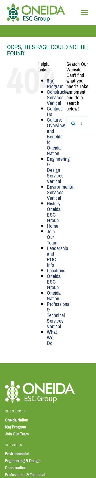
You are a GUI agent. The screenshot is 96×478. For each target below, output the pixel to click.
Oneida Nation (54, 295)
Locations (56, 270)
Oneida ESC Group (54, 281)
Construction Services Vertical (59, 97)
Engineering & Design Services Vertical (58, 170)
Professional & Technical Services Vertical (58, 315)
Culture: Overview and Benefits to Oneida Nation (56, 136)
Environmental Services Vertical (60, 192)
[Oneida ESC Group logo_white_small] (40, 383)
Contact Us (54, 111)
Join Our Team (52, 237)
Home (52, 226)
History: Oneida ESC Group (54, 212)
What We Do (52, 337)
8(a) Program (55, 83)
